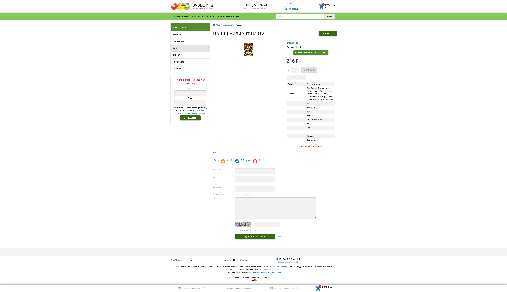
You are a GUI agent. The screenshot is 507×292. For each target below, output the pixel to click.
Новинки (177, 34)
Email (215, 177)
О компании (181, 16)
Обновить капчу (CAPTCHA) (246, 230)
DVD (175, 48)
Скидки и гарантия (229, 16)
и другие (329, 99)
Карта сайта (273, 278)
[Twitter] (291, 43)
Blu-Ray (176, 55)
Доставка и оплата (203, 16)
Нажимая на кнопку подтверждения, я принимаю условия (190, 111)
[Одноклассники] (294, 43)
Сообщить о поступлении (310, 52)
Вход (288, 3)
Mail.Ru (230, 160)
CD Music (177, 68)
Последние (178, 41)
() (191, 288)
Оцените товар (219, 194)
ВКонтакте (246, 160)
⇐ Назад (328, 33)
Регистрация (292, 9)
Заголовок (217, 187)
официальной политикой (276, 267)
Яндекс (262, 160)
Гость (216, 160)
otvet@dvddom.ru (241, 260)
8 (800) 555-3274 (255, 5)
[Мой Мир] (297, 43)
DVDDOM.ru (177, 260)
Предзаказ (178, 62)
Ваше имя (217, 169)
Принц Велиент (228, 25)
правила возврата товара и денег (265, 272)
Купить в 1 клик (296, 77)
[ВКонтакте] (288, 43)
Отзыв (216, 199)
